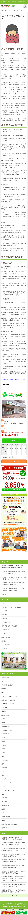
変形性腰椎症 (5, 734)
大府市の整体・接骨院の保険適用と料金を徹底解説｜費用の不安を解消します (13, 872)
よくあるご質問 (5, 622)
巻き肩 (3, 741)
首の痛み (3, 688)
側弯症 (3, 749)
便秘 (2, 692)
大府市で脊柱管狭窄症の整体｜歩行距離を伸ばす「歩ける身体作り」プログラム (13, 572)
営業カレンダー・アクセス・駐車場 (11, 607)
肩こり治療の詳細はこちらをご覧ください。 (13, 379)
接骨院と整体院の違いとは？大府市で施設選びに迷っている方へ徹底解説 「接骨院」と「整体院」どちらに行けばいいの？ (13, 878)
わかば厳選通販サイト (7, 644)
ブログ (5, 10)
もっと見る (4, 594)
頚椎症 (3, 809)
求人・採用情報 (5, 637)
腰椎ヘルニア (5, 764)
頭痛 (2, 756)
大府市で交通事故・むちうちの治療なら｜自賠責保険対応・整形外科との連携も (13, 891)
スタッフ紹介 (5, 611)
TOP (2, 10)
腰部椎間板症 (5, 726)
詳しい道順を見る (14, 461)
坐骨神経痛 (4, 767)
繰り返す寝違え (5, 715)
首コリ (3, 771)
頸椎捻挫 (3, 711)
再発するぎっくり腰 (6, 730)
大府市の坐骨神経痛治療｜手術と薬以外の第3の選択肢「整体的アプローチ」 (13, 578)
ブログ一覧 (14, 895)
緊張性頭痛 (4, 801)
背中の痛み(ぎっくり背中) (8, 790)
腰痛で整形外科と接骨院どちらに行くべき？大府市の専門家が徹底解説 (13, 866)
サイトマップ (5, 648)
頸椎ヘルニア (5, 775)
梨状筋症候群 (5, 760)
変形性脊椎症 (5, 707)
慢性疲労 (3, 745)
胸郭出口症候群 (5, 816)
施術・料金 (4, 614)
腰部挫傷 (3, 722)
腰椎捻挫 (3, 719)
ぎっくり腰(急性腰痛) (7, 685)
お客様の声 (4, 618)
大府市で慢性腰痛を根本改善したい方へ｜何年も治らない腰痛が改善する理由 (13, 885)
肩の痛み (3, 737)
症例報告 (3, 641)
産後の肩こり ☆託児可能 (8, 700)
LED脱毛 (3, 633)
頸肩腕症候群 (5, 805)
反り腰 (3, 752)
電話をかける (14, 440)
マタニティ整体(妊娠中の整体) (9, 696)
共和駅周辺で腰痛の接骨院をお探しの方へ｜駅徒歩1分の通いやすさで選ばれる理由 (13, 566)
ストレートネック (6, 782)
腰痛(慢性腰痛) (5, 677)
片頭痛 (3, 786)
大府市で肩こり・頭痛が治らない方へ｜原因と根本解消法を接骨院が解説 (13, 583)
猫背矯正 (3, 820)
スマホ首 (3, 779)
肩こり (3, 681)
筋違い (3, 794)
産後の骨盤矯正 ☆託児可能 (9, 626)
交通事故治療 (5, 629)
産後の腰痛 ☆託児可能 (8, 703)
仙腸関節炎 (4, 797)
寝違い (3, 812)
